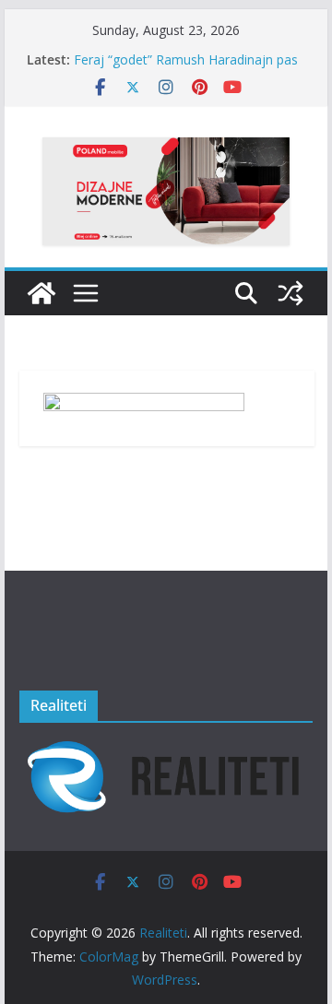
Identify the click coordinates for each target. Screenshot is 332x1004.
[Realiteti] (41, 293)
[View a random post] (290, 293)
